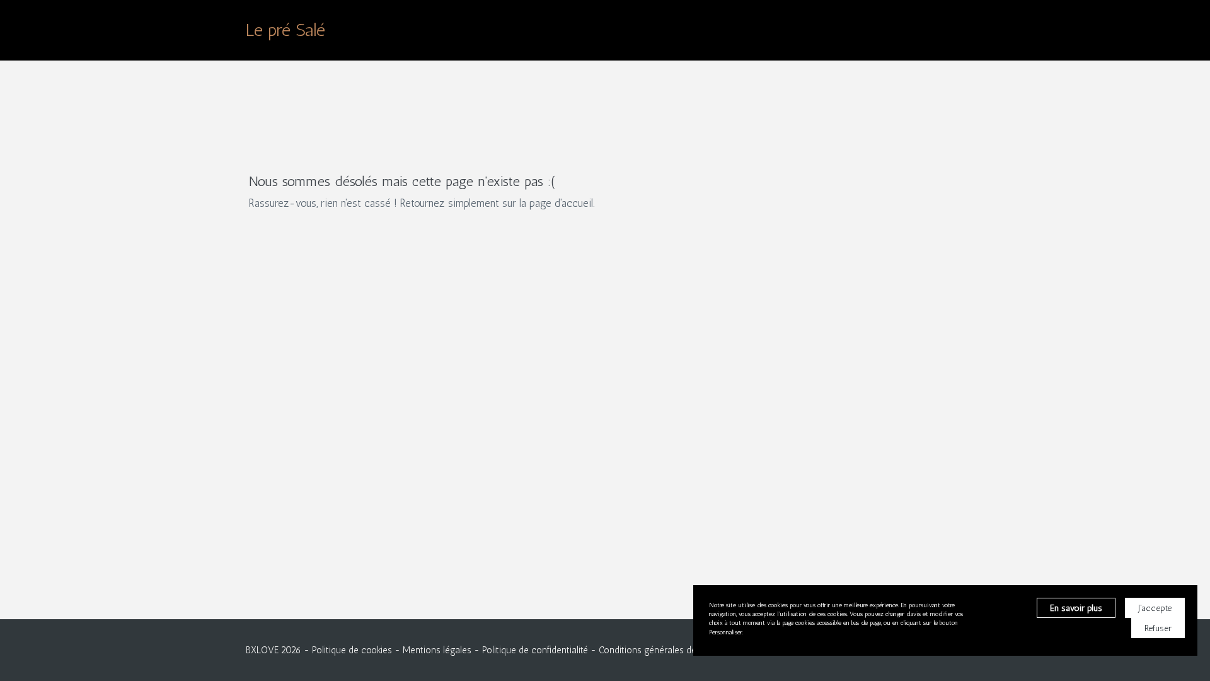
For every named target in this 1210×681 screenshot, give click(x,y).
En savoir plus (1076, 608)
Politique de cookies (352, 650)
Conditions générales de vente (660, 650)
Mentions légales (437, 650)
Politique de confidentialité (535, 650)
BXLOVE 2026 (273, 650)
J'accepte (1155, 608)
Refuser (1158, 628)
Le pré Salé (285, 30)
